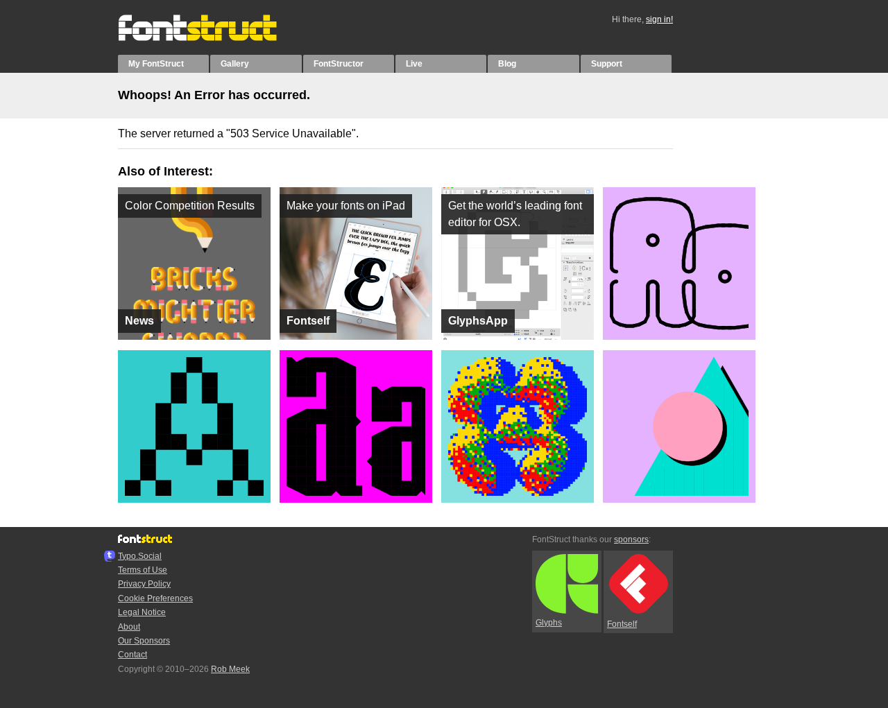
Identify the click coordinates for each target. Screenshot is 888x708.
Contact (132, 654)
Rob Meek (230, 669)
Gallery (235, 64)
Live (414, 64)
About (129, 627)
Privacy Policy (144, 584)
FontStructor (339, 64)
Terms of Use (142, 570)
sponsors (631, 539)
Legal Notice (142, 612)
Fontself (622, 624)
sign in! (659, 19)
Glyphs (549, 623)
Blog (507, 64)
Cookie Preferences (155, 598)
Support (606, 64)
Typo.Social (140, 556)
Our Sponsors (144, 641)
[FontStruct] (212, 38)
